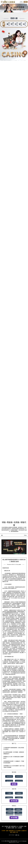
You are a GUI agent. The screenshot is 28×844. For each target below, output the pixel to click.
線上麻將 (5, 738)
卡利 (3, 826)
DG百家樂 (21, 826)
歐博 (9, 826)
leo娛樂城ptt (19, 793)
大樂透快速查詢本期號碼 (11, 611)
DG (17, 826)
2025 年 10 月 (19, 776)
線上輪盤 (22, 652)
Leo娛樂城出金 (9, 797)
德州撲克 (5, 641)
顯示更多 (14, 784)
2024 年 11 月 (19, 781)
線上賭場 (12, 739)
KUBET (9, 809)
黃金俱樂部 (9, 649)
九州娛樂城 (15, 647)
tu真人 (18, 812)
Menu (25, 535)
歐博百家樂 (13, 826)
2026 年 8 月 (9, 776)
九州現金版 (19, 797)
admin (19, 564)
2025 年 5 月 (9, 781)
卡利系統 (6, 826)
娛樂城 (9, 827)
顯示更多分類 (14, 800)
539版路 (9, 793)
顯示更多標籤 (14, 817)
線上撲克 (7, 599)
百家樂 (8, 681)
